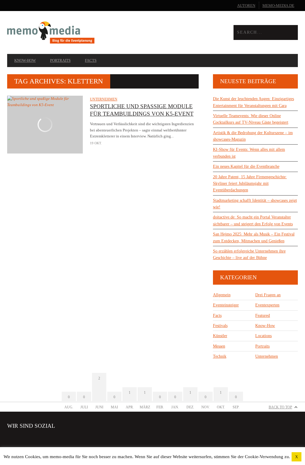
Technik (219, 356)
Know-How (25, 60)
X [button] (296, 457)
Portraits (60, 60)
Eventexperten (267, 305)
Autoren (246, 5)
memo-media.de (278, 5)
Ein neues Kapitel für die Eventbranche (246, 166)
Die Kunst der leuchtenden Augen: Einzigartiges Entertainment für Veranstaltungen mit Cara (253, 102)
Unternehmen (103, 99)
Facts (91, 60)
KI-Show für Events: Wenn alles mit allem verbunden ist (249, 152)
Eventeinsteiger (226, 305)
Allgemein (222, 295)
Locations (263, 336)
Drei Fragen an (268, 295)
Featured (262, 315)
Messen (219, 346)
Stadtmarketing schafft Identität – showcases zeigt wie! (255, 203)
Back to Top (280, 407)
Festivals (220, 325)
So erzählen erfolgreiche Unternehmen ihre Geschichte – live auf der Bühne (249, 254)
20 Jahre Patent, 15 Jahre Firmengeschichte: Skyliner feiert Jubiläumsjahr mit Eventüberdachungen (250, 184)
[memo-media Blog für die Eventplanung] (79, 32)
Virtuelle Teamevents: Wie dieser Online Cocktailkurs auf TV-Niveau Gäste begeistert (250, 119)
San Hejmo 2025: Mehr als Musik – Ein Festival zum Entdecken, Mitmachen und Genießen (254, 237)
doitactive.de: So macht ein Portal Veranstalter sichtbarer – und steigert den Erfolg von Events (253, 220)
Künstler (220, 336)
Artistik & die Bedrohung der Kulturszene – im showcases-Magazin (253, 136)
